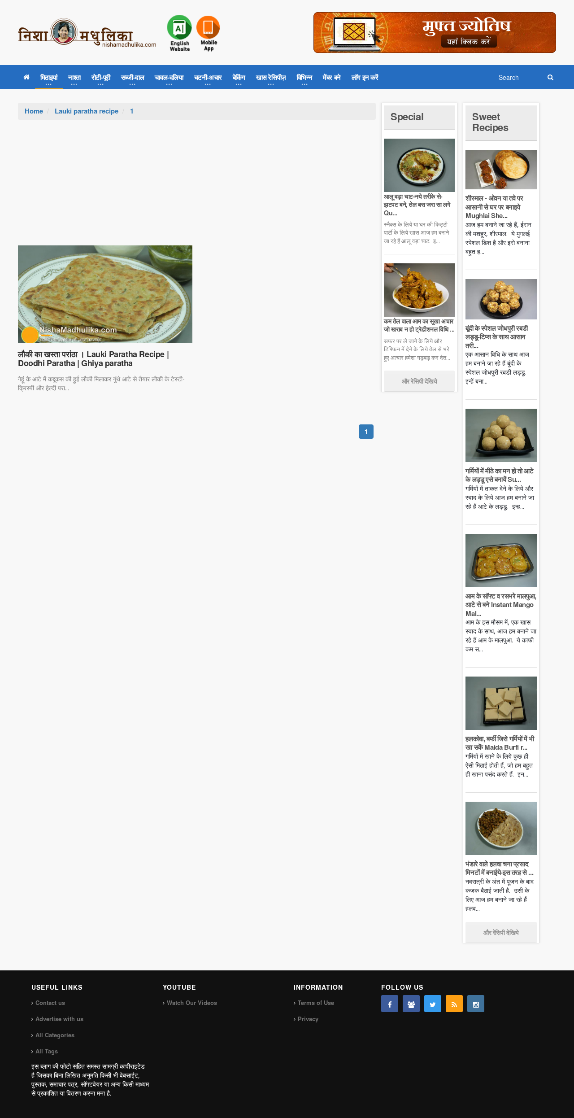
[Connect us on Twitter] (432, 1003)
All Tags (46, 1051)
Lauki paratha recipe (86, 111)
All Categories (54, 1035)
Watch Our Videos (192, 1002)
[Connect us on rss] (454, 1003)
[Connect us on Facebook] (389, 1003)
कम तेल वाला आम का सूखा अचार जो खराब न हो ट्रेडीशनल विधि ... (419, 324)
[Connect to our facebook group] (411, 1003)
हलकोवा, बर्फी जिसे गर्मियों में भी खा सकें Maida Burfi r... (499, 743)
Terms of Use (316, 1002)
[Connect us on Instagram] (475, 1003)
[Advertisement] (197, 187)
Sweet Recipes (490, 121)
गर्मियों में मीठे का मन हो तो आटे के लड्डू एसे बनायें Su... (499, 475)
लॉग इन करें (365, 77)
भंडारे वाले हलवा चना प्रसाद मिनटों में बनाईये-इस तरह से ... (499, 868)
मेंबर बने (332, 77)
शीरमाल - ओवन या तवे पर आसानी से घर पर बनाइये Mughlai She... (494, 206)
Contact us (50, 1002)
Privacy (308, 1018)
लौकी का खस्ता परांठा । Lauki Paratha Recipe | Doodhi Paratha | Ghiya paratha (93, 358)
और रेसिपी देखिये (419, 380)
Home (34, 111)
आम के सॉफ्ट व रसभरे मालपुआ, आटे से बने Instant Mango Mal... (500, 604)
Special (407, 116)
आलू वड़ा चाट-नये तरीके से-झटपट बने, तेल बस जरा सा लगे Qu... (417, 204)
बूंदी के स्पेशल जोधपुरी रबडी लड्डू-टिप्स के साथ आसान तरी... (496, 336)
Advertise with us (59, 1018)
